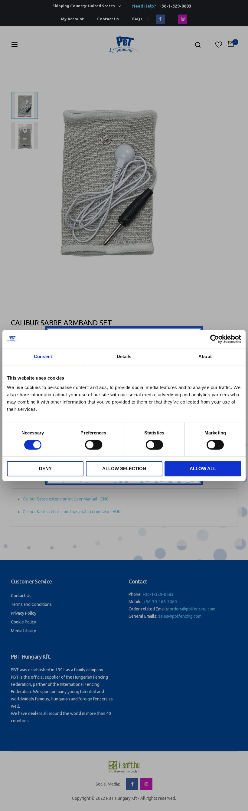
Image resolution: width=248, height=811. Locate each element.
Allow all (203, 468)
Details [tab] (124, 356)
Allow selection (124, 468)
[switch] (93, 445)
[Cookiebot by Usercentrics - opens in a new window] (214, 339)
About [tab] (205, 356)
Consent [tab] (43, 356)
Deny (45, 468)
